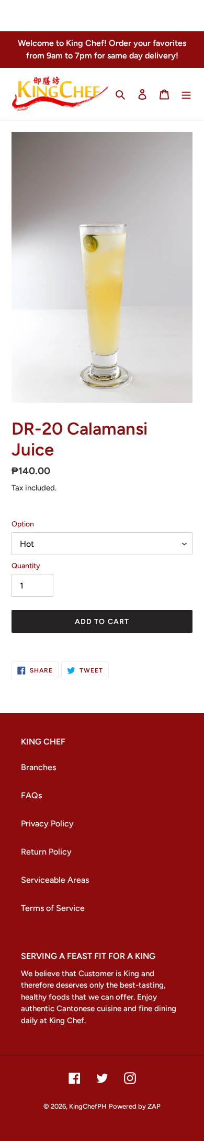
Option (23, 524)
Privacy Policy (47, 823)
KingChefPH (88, 1106)
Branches (38, 767)
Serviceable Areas (55, 880)
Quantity (26, 565)
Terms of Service (53, 908)
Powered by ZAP (135, 1106)
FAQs (31, 795)
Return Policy (46, 852)
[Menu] (186, 93)
